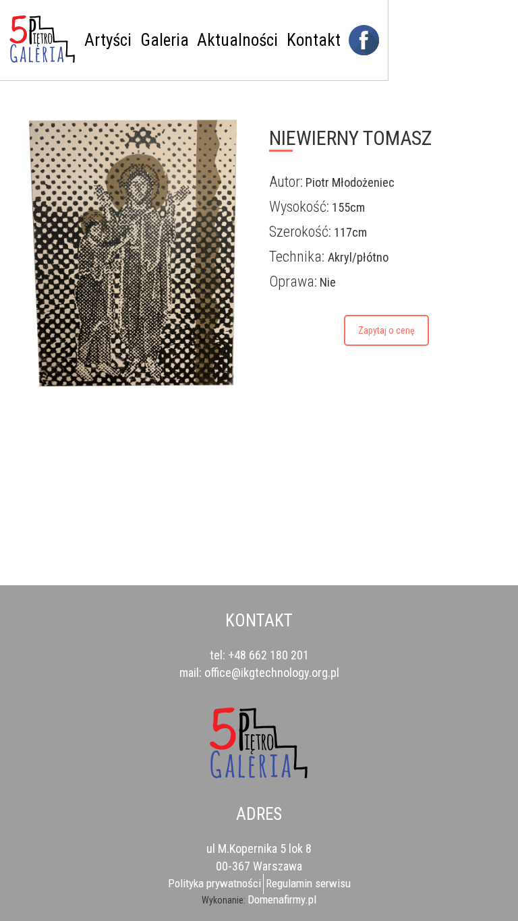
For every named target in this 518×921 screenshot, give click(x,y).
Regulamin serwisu (308, 883)
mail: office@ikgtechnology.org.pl (259, 672)
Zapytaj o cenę (386, 330)
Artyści (108, 40)
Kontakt (314, 40)
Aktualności (237, 40)
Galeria (164, 40)
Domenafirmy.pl (282, 899)
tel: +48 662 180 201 (259, 655)
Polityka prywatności (214, 883)
